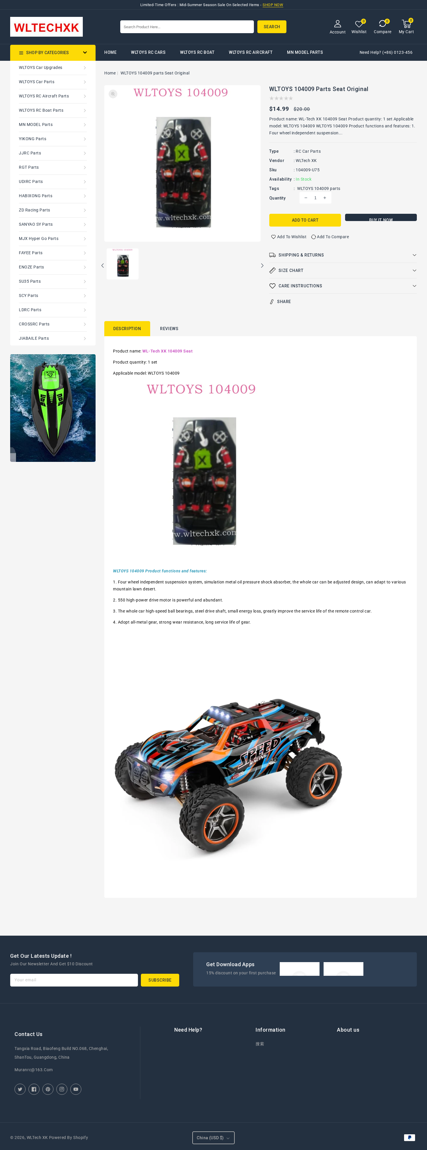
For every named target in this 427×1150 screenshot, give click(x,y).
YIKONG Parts (32, 138)
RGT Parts (29, 167)
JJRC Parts (30, 153)
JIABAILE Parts (34, 338)
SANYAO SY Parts (36, 224)
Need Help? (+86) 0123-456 (386, 52)
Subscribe (160, 980)
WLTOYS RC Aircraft (250, 52)
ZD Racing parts (34, 210)
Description (127, 328)
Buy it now (381, 219)
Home (110, 73)
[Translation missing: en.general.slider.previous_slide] (102, 266)
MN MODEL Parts (305, 52)
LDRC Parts (30, 309)
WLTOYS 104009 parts (318, 188)
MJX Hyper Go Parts (38, 238)
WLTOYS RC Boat (197, 52)
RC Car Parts (308, 151)
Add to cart (305, 220)
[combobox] (187, 26)
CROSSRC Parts (34, 324)
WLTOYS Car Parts (36, 81)
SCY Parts (28, 295)
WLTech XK (306, 160)
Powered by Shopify (68, 1137)
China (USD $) (210, 1137)
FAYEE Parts (31, 252)
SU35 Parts (30, 281)
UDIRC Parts (31, 181)
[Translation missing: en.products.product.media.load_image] (122, 264)
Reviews (169, 328)
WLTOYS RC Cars (148, 52)
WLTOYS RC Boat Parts (41, 110)
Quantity (277, 198)
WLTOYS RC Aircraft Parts (44, 96)
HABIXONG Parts (35, 195)
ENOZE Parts (31, 267)
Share (284, 301)
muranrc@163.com (34, 1069)
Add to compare (333, 236)
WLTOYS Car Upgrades (40, 67)
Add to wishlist (292, 236)
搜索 (260, 1044)
